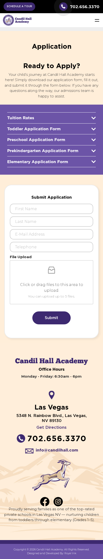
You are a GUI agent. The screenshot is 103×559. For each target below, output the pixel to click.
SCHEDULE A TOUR (19, 6)
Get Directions (51, 427)
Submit (51, 318)
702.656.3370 (84, 6)
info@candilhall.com (57, 450)
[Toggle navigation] (97, 20)
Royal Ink (70, 553)
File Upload (21, 257)
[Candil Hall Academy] (17, 20)
